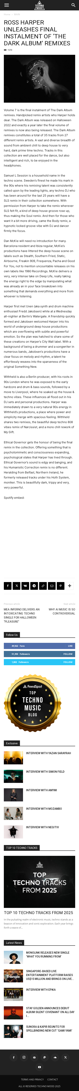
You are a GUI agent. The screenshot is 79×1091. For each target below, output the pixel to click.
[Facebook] (8, 586)
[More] (70, 586)
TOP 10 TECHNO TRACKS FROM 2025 (38, 912)
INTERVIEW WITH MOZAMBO (44, 808)
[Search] (73, 5)
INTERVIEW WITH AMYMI (41, 790)
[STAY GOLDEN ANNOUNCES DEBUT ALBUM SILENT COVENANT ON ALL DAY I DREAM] (13, 1013)
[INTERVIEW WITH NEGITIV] (13, 832)
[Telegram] (34, 586)
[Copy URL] (43, 586)
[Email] (52, 586)
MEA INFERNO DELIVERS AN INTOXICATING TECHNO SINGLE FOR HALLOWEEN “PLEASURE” (22, 615)
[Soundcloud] (55, 1057)
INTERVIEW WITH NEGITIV (42, 827)
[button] (6, 5)
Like (70, 645)
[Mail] (34, 1057)
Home (7, 14)
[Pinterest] (60, 586)
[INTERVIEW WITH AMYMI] (13, 795)
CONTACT (52, 1079)
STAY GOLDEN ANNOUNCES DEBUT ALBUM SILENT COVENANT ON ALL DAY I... (50, 1012)
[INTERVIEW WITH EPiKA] (13, 994)
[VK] (25, 586)
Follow (67, 653)
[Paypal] (45, 1057)
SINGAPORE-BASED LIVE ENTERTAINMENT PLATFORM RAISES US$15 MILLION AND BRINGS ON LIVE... (50, 975)
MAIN (17, 14)
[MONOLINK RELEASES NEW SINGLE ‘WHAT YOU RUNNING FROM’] (13, 957)
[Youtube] (39, 1067)
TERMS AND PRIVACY (32, 1079)
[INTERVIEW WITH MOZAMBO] (13, 813)
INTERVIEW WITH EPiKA (41, 989)
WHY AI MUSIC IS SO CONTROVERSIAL (62, 611)
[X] (16, 586)
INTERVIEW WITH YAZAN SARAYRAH (48, 753)
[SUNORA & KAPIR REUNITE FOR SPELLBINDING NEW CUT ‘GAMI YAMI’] (13, 1031)
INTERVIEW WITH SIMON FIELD (45, 771)
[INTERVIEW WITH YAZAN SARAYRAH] (13, 758)
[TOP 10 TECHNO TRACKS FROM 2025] (39, 882)
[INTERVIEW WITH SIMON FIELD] (13, 776)
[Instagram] (24, 1057)
